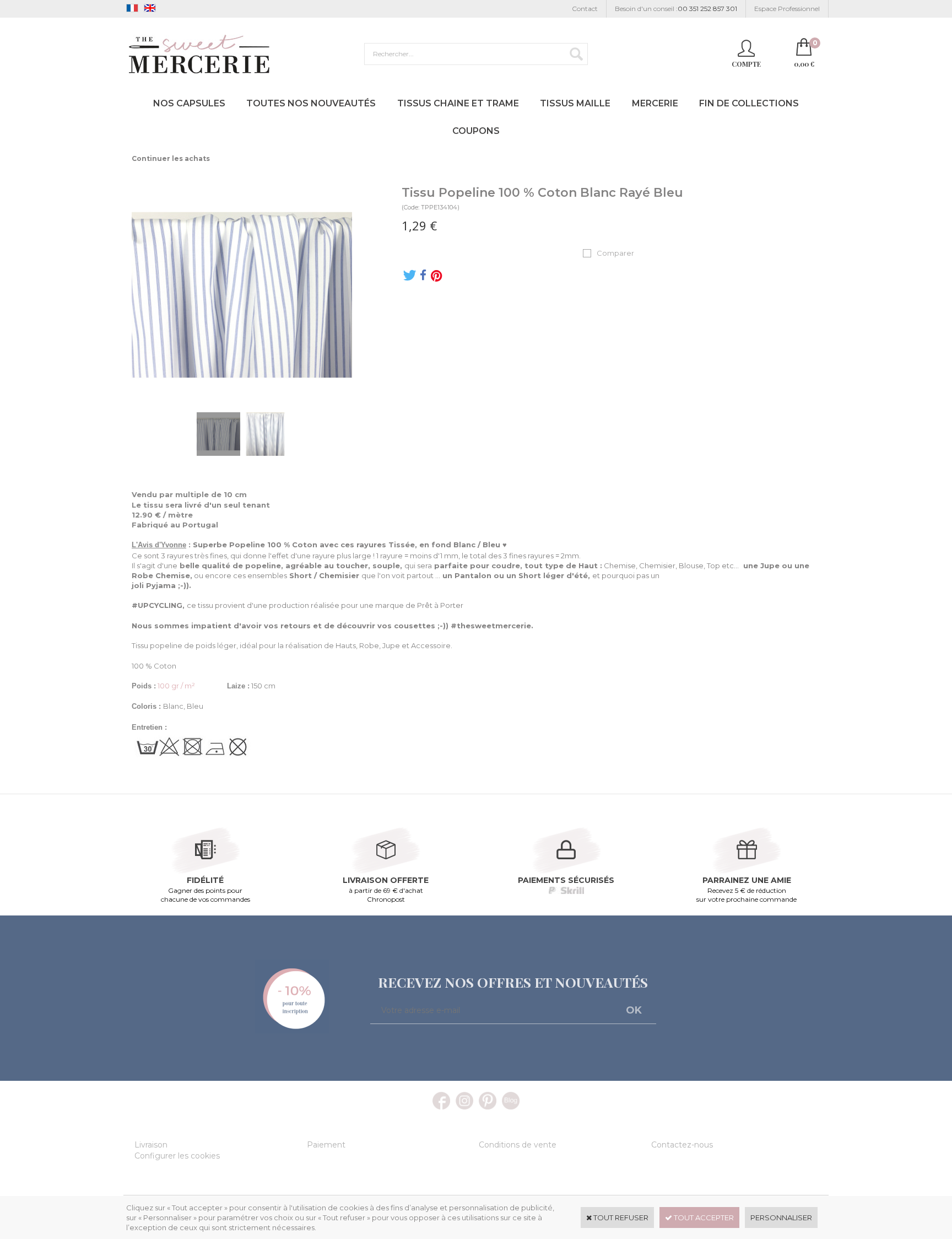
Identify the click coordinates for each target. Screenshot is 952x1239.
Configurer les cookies (177, 1156)
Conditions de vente (517, 1145)
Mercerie (655, 103)
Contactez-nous (682, 1145)
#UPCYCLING (157, 605)
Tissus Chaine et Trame (458, 103)
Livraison (150, 1145)
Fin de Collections (749, 103)
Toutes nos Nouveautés (311, 103)
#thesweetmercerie (491, 625)
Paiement (326, 1145)
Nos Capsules (189, 103)
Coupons (476, 131)
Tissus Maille (575, 103)
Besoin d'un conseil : (676, 8)
